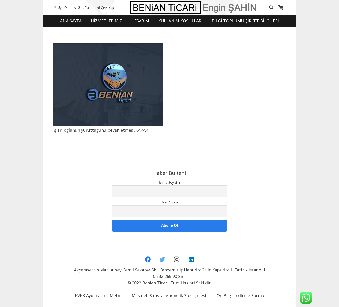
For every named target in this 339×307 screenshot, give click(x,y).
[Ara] (271, 7)
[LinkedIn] (191, 259)
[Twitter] (162, 259)
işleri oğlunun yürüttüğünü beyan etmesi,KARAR (100, 130)
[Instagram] (177, 259)
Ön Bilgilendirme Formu (240, 295)
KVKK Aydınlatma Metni (98, 295)
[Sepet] (281, 7)
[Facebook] (148, 259)
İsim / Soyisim (169, 182)
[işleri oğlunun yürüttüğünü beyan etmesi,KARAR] (108, 84)
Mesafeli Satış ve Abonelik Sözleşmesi (169, 295)
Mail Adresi (169, 202)
